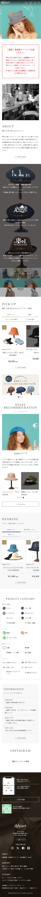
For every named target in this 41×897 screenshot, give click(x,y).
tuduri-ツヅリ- (11, 529)
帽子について (6, 866)
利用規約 (4, 885)
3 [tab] (21, 497)
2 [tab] (19, 497)
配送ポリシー (24, 888)
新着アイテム (11, 314)
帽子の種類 (23, 866)
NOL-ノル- (11, 534)
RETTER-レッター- (30, 529)
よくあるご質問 (28, 869)
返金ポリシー (34, 888)
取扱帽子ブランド (13, 857)
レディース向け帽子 (11, 319)
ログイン (19, 877)
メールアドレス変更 (24, 880)
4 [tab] (23, 497)
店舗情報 (4, 857)
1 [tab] (17, 497)
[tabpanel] (20, 384)
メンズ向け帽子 (29, 319)
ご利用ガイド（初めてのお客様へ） (12, 869)
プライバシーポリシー (16, 885)
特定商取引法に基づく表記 (10, 888)
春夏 (29, 314)
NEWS (30, 857)
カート (4, 877)
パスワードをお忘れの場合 (10, 880)
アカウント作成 (11, 877)
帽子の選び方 (15, 866)
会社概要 (22, 857)
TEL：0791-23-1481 (20, 835)
